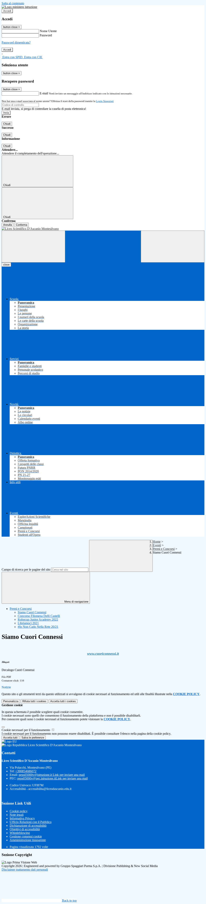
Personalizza (10, 701)
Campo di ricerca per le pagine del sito (26, 569)
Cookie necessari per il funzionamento (26, 730)
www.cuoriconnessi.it (103, 654)
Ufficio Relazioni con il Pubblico (31, 822)
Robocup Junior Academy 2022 (38, 619)
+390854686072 (25, 771)
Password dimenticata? (16, 42)
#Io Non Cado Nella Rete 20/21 (38, 626)
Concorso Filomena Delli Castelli (39, 616)
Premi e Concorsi (164, 549)
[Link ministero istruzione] (19, 7)
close (6, 264)
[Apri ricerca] (172, 247)
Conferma (21, 224)
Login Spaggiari (105, 101)
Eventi (157, 545)
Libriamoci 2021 (28, 623)
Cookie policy (19, 811)
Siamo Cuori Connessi (32, 612)
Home (157, 541)
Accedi (7, 10)
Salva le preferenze (33, 737)
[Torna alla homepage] (103, 229)
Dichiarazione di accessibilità (28, 825)
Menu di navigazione (76, 601)
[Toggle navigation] (33, 247)
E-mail (44, 93)
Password (46, 35)
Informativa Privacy (22, 818)
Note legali (17, 814)
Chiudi (6, 123)
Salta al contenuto (13, 3)
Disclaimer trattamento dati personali (25, 869)
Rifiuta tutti (34, 701)
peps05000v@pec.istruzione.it (52, 778)
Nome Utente (48, 31)
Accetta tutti (63, 701)
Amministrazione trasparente (28, 840)
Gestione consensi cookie (26, 836)
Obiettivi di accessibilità (25, 829)
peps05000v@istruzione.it (52, 774)
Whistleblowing (20, 833)
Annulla (7, 224)
